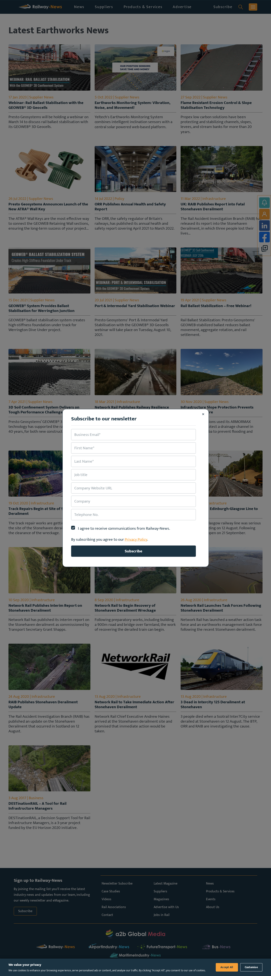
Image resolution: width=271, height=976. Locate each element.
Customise (251, 967)
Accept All (226, 967)
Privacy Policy (136, 539)
